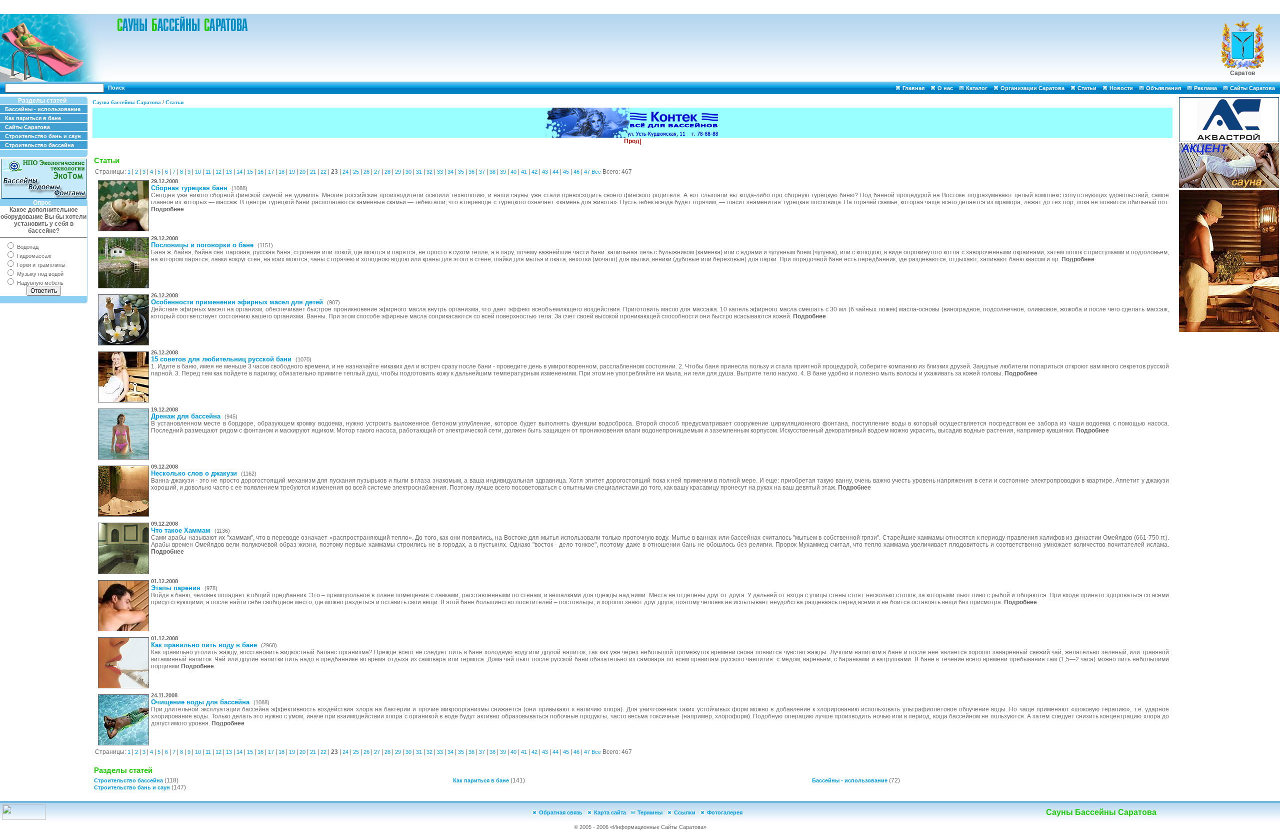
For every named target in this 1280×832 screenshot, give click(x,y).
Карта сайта (610, 812)
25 (356, 172)
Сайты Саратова (1252, 88)
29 (398, 172)
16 (261, 172)
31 (419, 172)
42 (535, 172)
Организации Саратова (1032, 88)
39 (503, 172)
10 (198, 172)
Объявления (1163, 88)
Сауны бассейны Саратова (126, 102)
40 (513, 172)
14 (239, 172)
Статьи (1087, 88)
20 (303, 172)
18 (281, 172)
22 (323, 172)
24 (345, 172)
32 (429, 172)
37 (482, 172)
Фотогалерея (724, 812)
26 (367, 172)
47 (587, 172)
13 (229, 172)
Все (596, 172)
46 (577, 172)
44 (555, 172)
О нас (945, 88)
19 (292, 172)
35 (461, 172)
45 (566, 172)
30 (409, 172)
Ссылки (685, 812)
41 (524, 172)
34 (451, 172)
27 (377, 172)
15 (250, 172)
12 (219, 172)
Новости (1121, 88)
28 (387, 172)
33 (440, 172)
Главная (913, 88)
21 (313, 172)
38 (493, 172)
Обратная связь (560, 812)
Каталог (977, 88)
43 (545, 172)
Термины (650, 812)
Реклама (1205, 88)
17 (271, 172)
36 (471, 172)
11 (208, 172)
